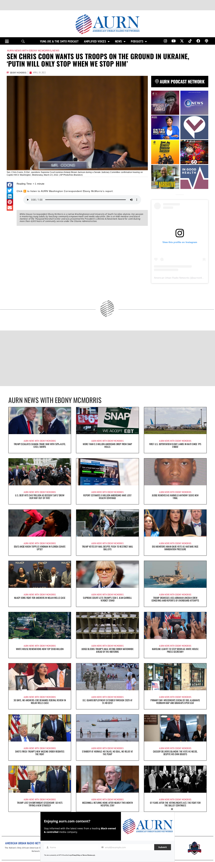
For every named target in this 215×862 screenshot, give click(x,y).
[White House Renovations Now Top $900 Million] (40, 625)
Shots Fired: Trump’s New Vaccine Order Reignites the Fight (39, 753)
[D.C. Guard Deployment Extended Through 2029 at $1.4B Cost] (107, 676)
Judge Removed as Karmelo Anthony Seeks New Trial (175, 496)
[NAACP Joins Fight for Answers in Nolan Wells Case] (40, 574)
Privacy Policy (76, 855)
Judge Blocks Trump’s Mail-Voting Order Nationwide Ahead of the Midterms (107, 650)
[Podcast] (206, 41)
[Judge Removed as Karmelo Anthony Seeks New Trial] (175, 471)
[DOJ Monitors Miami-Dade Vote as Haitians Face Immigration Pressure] (175, 523)
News (118, 41)
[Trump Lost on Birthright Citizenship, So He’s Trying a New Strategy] (40, 779)
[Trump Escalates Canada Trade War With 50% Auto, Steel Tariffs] (40, 420)
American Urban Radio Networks (171, 277)
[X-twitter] (182, 41)
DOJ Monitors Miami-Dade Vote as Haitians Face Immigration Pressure (175, 548)
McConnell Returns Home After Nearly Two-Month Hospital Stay (107, 804)
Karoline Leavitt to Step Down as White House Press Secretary (175, 650)
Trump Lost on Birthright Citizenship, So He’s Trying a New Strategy (39, 804)
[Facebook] (198, 41)
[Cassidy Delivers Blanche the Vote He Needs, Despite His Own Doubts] (175, 728)
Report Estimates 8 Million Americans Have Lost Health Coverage (107, 496)
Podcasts (137, 41)
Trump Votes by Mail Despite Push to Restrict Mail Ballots (107, 548)
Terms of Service (87, 855)
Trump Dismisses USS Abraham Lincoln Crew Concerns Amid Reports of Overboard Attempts (175, 599)
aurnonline (199, 277)
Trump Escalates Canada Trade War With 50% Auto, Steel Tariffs (40, 445)
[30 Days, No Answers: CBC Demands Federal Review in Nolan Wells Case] (40, 676)
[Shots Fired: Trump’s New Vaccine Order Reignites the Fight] (40, 728)
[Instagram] (165, 41)
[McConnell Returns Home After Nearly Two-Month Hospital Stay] (107, 779)
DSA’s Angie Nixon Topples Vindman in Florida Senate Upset (40, 548)
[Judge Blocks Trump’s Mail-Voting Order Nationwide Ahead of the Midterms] (107, 625)
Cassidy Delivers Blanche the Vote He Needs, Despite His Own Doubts (175, 753)
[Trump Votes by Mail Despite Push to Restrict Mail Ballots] (107, 523)
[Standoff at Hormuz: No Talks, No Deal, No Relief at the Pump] (107, 728)
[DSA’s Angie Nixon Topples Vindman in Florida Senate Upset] (40, 523)
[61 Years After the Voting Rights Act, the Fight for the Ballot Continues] (175, 779)
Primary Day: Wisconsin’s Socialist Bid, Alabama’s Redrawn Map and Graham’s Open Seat (175, 701)
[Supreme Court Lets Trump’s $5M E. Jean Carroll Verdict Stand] (107, 574)
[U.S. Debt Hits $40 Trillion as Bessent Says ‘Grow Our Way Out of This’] (40, 471)
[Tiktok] (190, 41)
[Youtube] (173, 41)
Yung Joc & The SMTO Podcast (59, 41)
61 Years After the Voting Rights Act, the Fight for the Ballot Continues (175, 804)
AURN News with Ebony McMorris (29, 50)
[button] (10, 185)
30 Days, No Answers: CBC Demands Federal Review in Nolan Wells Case (40, 701)
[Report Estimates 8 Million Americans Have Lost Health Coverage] (107, 471)
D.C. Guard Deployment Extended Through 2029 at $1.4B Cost (107, 701)
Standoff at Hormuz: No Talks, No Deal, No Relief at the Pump (107, 753)
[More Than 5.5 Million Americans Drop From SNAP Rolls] (107, 420)
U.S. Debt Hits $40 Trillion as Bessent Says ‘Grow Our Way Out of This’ (39, 496)
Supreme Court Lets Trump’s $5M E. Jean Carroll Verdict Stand (107, 599)
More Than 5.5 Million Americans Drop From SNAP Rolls (107, 445)
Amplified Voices (95, 41)
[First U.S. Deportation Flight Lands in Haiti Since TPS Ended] (175, 420)
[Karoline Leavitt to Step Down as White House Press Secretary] (175, 625)
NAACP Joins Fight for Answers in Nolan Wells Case (39, 597)
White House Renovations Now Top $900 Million (40, 649)
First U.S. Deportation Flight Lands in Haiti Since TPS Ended (175, 445)
